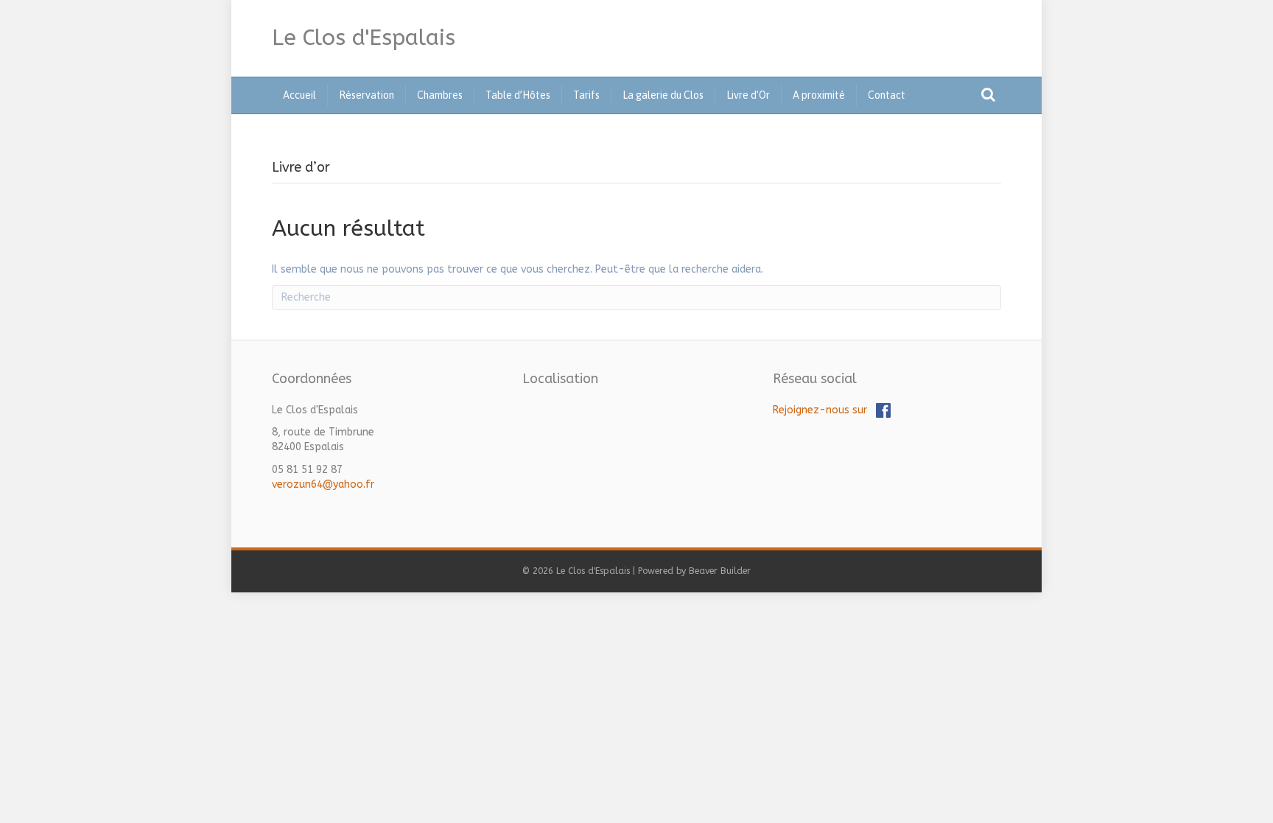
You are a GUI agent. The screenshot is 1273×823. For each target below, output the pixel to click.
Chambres (440, 95)
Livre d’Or (748, 95)
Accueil (299, 95)
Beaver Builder (720, 571)
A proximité (819, 95)
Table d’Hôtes (517, 95)
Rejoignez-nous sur (824, 410)
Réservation (366, 95)
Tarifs (586, 95)
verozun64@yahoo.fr (323, 484)
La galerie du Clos (663, 95)
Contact (886, 95)
